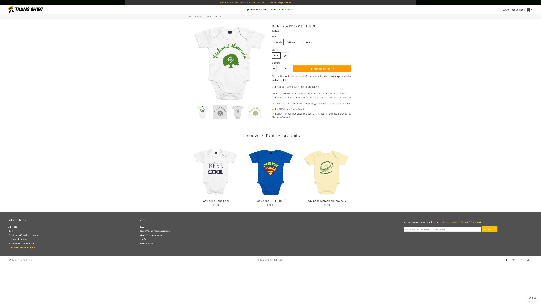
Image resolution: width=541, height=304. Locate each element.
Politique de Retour (17, 239)
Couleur (275, 49)
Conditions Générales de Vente (23, 235)
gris (286, 55)
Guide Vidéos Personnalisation (155, 230)
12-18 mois (306, 42)
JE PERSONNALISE (257, 9)
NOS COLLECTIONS (281, 9)
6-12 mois (292, 42)
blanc (276, 55)
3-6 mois (277, 42)
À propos (12, 226)
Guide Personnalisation (151, 235)
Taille (274, 36)
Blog (10, 230)
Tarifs (143, 239)
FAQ (142, 226)
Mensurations (146, 243)
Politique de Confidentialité (21, 243)
